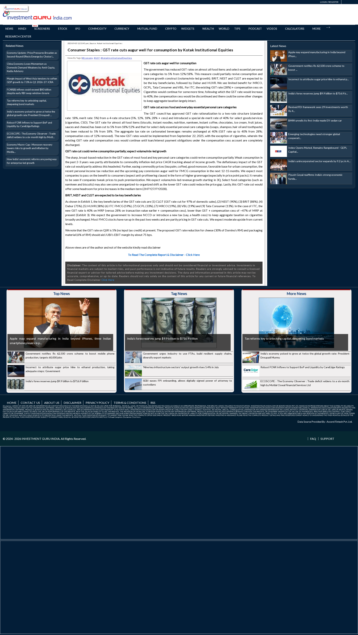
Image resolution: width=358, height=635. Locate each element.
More (316, 28)
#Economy (87, 58)
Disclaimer (72, 402)
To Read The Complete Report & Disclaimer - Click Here (164, 254)
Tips (237, 28)
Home (11, 402)
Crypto (170, 28)
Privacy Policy (97, 402)
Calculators (294, 28)
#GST (97, 58)
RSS (152, 402)
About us (51, 402)
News (9, 28)
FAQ (313, 438)
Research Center (18, 36)
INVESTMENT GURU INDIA (41, 438)
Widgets (187, 28)
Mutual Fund (147, 28)
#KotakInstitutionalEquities (116, 58)
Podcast (255, 28)
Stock (62, 28)
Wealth (208, 28)
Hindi (22, 28)
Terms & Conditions (130, 402)
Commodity (97, 28)
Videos (272, 28)
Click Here (107, 279)
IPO (77, 28)
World (224, 28)
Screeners (42, 28)
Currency (121, 28)
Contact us (30, 402)
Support (327, 438)
